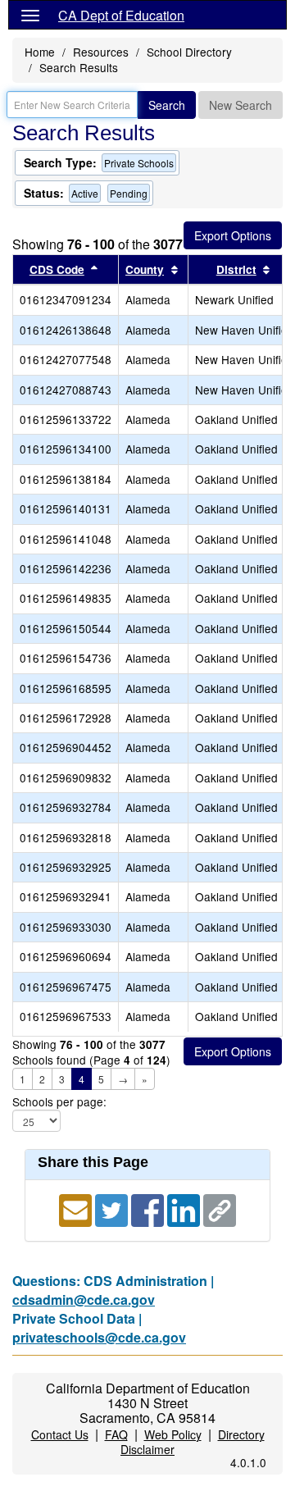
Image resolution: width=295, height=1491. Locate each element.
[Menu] (30, 14)
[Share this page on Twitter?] (113, 1208)
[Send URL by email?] (77, 1208)
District (236, 269)
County (144, 269)
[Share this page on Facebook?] (149, 1208)
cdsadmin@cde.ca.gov (83, 1299)
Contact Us (59, 1434)
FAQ (116, 1434)
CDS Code (57, 269)
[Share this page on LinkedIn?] (185, 1208)
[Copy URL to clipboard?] (219, 1208)
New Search (240, 105)
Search (166, 105)
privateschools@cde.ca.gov (99, 1337)
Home (40, 51)
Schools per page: (59, 1102)
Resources (101, 51)
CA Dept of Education (121, 15)
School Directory (189, 51)
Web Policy (173, 1434)
